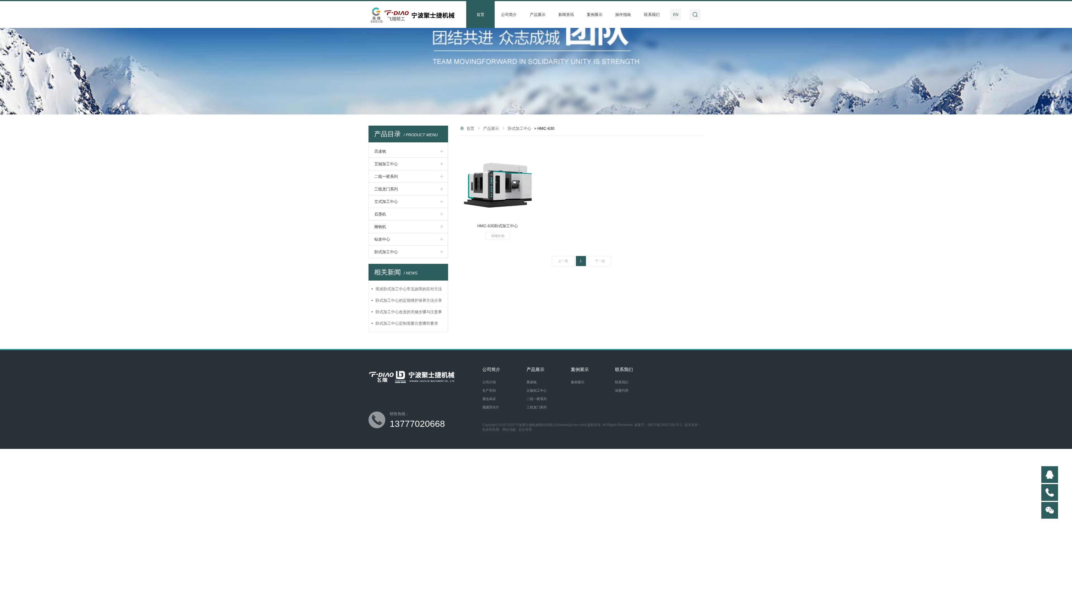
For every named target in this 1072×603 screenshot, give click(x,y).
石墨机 (380, 214)
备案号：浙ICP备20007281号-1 (658, 425)
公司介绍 (489, 382)
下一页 (600, 261)
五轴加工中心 (386, 164)
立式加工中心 (386, 201)
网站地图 (509, 430)
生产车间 (489, 391)
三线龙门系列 (386, 189)
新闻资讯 (566, 14)
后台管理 (525, 430)
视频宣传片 (490, 407)
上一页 (563, 261)
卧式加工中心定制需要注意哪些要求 (406, 323)
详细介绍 (497, 236)
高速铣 (380, 151)
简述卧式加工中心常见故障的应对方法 (408, 289)
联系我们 (652, 14)
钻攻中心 (382, 239)
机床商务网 (490, 430)
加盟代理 (621, 391)
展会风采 (489, 399)
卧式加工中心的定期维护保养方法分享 (408, 300)
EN (675, 14)
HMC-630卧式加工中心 (497, 226)
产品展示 (537, 14)
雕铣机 (380, 226)
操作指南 (623, 14)
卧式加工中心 (386, 252)
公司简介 (509, 14)
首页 (480, 14)
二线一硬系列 (386, 176)
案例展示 (594, 14)
